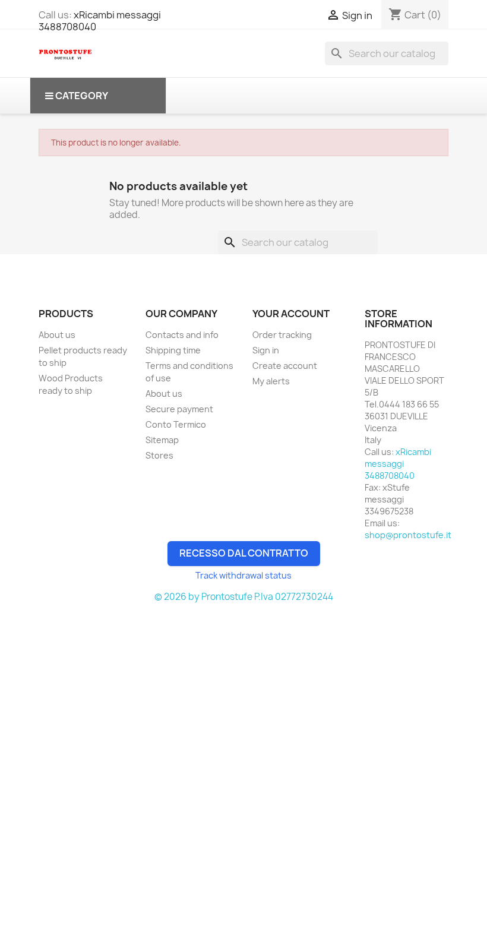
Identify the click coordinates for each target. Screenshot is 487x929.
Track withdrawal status (243, 575)
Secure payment (179, 409)
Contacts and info (182, 334)
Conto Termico (176, 424)
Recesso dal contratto (243, 553)
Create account (284, 365)
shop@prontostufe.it (408, 535)
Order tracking (282, 334)
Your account (291, 313)
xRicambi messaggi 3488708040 (100, 20)
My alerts (271, 381)
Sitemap (162, 439)
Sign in (265, 350)
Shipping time (173, 350)
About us (57, 334)
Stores (159, 455)
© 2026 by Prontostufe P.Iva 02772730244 (243, 596)
